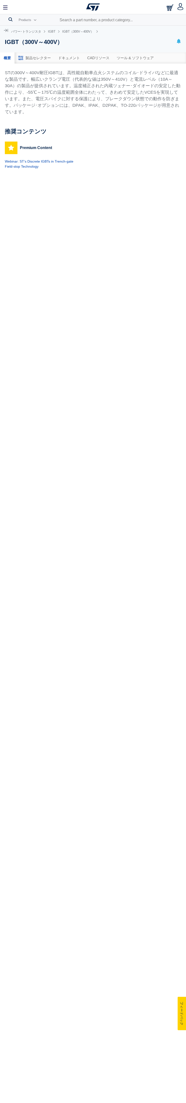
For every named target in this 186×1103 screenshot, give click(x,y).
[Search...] (10, 19)
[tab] (7, 58)
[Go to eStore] (170, 7)
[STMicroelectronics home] (93, 7)
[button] (5, 7)
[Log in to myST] (181, 7)
